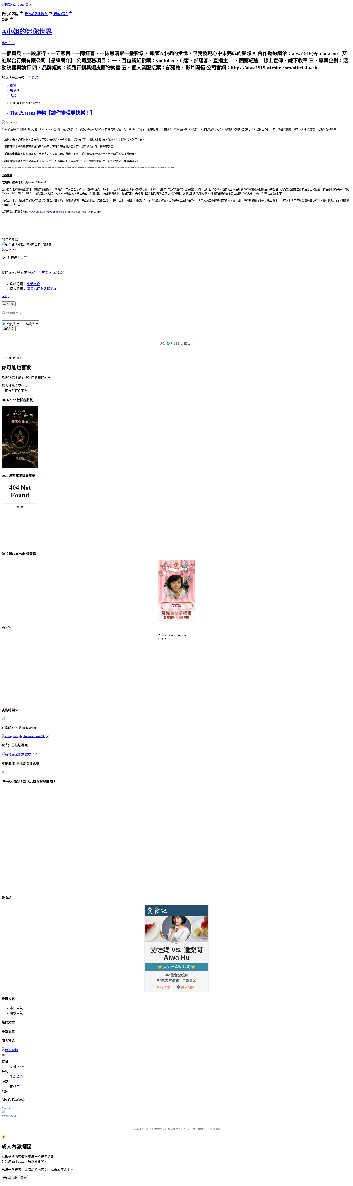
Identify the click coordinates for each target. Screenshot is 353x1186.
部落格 (15, 90)
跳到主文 (8, 43)
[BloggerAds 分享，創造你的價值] (176, 572)
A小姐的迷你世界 (27, 31)
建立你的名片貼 (9, 1116)
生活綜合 (35, 77)
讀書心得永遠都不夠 (41, 289)
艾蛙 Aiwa (9, 249)
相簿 (13, 86)
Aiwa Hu (6, 1108)
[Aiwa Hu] (3, 1112)
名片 (13, 95)
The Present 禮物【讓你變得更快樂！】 (52, 113)
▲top (5, 296)
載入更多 (8, 304)
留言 (41, 272)
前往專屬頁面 (176, 590)
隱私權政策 (199, 1129)
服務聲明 (215, 1129)
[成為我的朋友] (25, 736)
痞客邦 (32, 272)
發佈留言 (8, 329)
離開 (23, 1177)
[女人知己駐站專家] (19, 754)
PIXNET (146, 1129)
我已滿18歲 (10, 1177)
